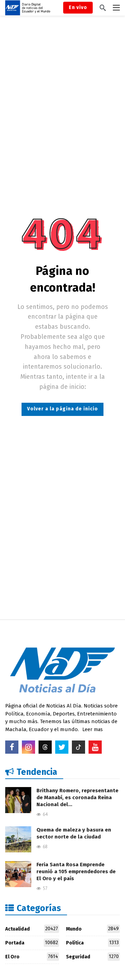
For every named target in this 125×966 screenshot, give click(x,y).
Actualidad (31, 929)
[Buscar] (103, 7)
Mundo (92, 929)
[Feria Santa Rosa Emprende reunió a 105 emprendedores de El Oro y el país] (18, 874)
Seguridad (92, 956)
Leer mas (92, 729)
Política (92, 943)
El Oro (31, 956)
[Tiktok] (78, 747)
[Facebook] (11, 747)
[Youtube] (95, 747)
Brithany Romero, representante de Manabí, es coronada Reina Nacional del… (77, 797)
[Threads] (45, 747)
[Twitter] (61, 747)
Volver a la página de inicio (62, 409)
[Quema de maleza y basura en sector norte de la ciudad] (18, 839)
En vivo (78, 7)
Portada (31, 943)
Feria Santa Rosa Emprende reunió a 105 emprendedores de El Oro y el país (76, 871)
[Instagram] (28, 747)
